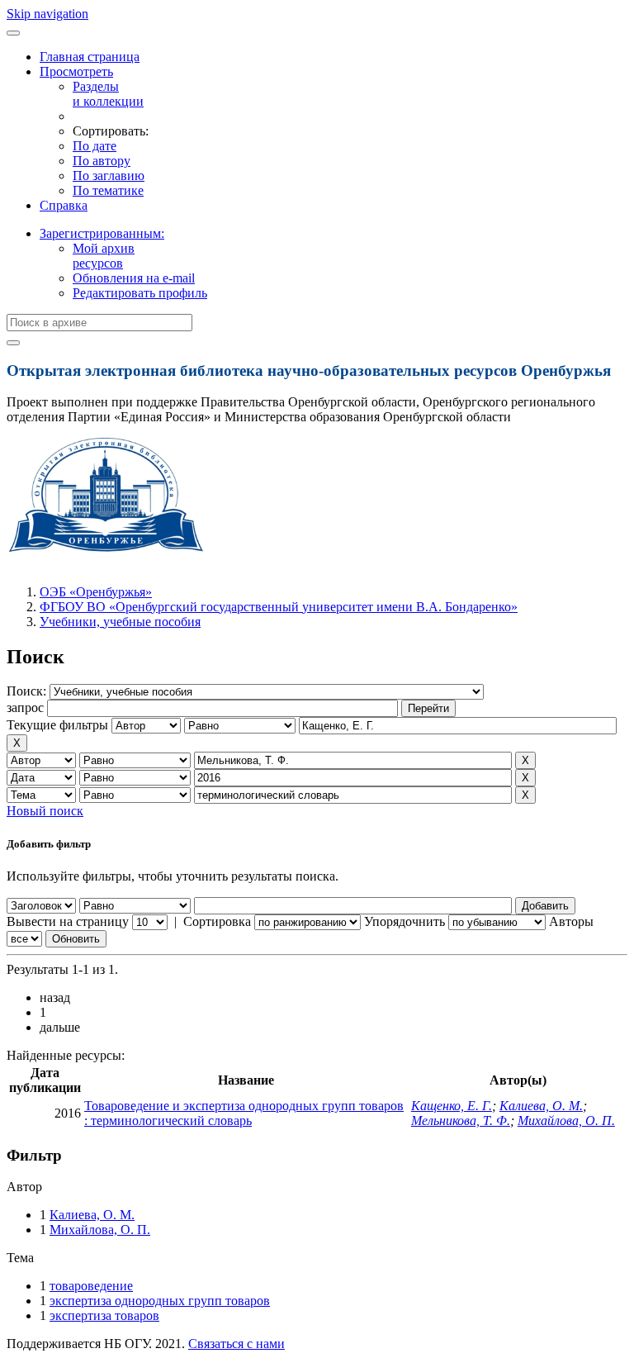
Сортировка (217, 921)
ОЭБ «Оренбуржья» (96, 592)
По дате (94, 146)
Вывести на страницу (68, 921)
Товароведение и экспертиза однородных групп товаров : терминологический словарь (244, 1113)
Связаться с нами (236, 1344)
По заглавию (108, 176)
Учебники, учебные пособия (120, 622)
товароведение (91, 1286)
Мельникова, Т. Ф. (460, 1120)
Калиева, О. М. (541, 1106)
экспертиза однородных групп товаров (160, 1301)
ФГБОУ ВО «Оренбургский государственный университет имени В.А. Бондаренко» (279, 607)
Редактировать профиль (140, 293)
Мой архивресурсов (104, 255)
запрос (25, 707)
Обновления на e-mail (134, 278)
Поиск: (28, 691)
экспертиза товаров (104, 1315)
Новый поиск (45, 811)
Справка (64, 205)
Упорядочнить (404, 921)
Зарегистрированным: (102, 233)
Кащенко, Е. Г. (451, 1106)
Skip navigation (47, 14)
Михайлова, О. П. (566, 1120)
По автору (101, 161)
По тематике (108, 190)
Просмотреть (76, 71)
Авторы (571, 921)
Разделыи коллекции (108, 93)
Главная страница (90, 57)
